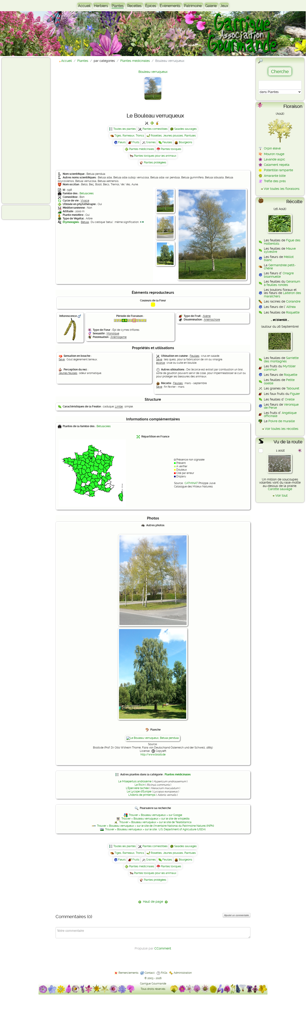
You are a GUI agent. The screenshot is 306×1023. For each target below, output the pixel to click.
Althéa (291, 307)
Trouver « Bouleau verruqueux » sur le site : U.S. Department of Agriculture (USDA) (155, 829)
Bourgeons (185, 142)
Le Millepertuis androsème (134, 781)
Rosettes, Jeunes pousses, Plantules (173, 135)
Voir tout (281, 495)
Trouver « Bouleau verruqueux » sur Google (155, 815)
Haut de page (153, 901)
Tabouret (292, 388)
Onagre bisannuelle (279, 274)
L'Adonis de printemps (141, 794)
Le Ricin (140, 784)
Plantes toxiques (171, 149)
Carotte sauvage (280, 489)
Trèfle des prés (275, 181)
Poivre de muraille (281, 421)
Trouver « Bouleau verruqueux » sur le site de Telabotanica (155, 822)
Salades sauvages (185, 128)
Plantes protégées (155, 162)
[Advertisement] (21, 130)
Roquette (293, 312)
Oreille (290, 399)
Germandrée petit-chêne (280, 266)
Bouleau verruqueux (153, 72)
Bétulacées (87, 193)
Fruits (135, 142)
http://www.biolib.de (153, 754)
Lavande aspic (274, 159)
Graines (151, 142)
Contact (150, 972)
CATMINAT (191, 483)
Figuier (295, 394)
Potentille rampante (278, 170)
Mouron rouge (274, 154)
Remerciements (128, 972)
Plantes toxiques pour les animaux (155, 155)
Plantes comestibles (155, 128)
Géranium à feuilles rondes (282, 283)
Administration (183, 972)
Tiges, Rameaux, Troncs (129, 135)
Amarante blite (275, 175)
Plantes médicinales (141, 149)
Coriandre (293, 301)
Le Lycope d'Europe (139, 791)
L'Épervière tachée (137, 788)
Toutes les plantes (124, 128)
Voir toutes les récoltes (281, 428)
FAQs (164, 972)
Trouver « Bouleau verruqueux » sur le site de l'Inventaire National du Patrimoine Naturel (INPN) (155, 825)
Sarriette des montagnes (281, 359)
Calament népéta (276, 165)
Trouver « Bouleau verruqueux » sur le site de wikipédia (155, 818)
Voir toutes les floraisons (282, 188)
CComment (162, 948)
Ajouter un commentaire (236, 915)
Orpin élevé (272, 148)
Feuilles (167, 142)
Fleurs (122, 142)
